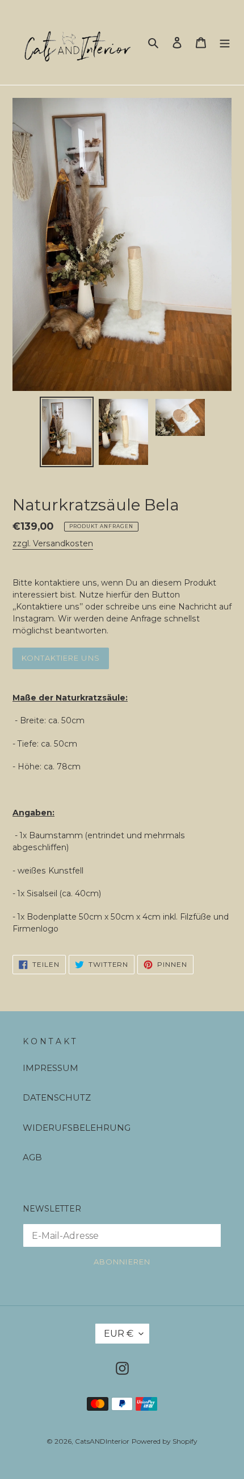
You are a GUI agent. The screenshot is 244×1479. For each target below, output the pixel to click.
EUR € (118, 1333)
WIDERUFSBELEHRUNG (77, 1127)
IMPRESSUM (50, 1067)
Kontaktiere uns (61, 657)
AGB (32, 1157)
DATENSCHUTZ (57, 1097)
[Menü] (225, 42)
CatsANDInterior (102, 1441)
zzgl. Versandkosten (52, 543)
